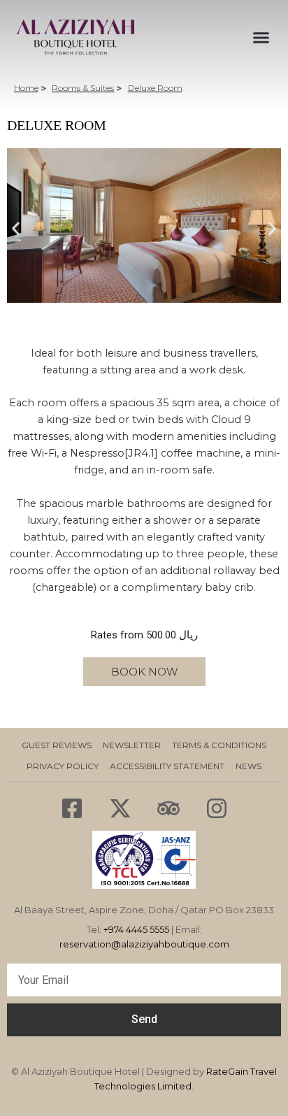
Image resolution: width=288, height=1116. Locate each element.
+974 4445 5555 (136, 929)
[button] (15, 229)
